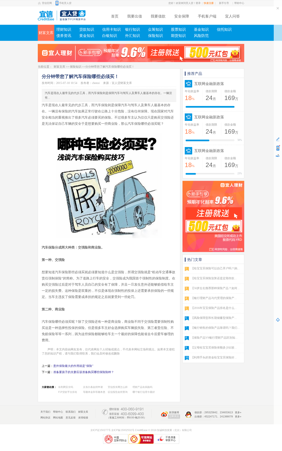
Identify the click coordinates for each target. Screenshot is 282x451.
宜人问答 (232, 16)
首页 (114, 16)
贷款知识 (86, 29)
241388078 (226, 416)
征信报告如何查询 (118, 392)
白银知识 (109, 36)
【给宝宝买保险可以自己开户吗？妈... (215, 268)
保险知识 (155, 36)
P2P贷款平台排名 (67, 392)
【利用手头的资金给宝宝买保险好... (214, 357)
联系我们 (71, 411)
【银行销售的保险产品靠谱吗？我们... (215, 327)
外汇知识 (132, 36)
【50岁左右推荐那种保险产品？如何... (215, 288)
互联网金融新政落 (209, 84)
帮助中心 (239, 3)
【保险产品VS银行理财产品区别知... (214, 337)
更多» (238, 412)
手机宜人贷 (65, 3)
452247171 (210, 416)
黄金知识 (86, 36)
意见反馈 (71, 417)
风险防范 (201, 36)
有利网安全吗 (65, 387)
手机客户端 (207, 16)
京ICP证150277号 (100, 430)
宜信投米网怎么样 (118, 387)
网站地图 (58, 417)
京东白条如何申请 (93, 387)
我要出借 (134, 16)
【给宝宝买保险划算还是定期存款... (214, 278)
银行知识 (132, 29)
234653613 (226, 412)
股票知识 (178, 29)
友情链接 (83, 417)
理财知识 (63, 29)
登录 (198, 3)
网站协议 (45, 417)
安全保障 (181, 16)
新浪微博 (174, 412)
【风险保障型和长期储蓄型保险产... (214, 317)
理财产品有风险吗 (142, 387)
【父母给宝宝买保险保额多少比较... (214, 347)
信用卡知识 (111, 29)
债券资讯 (63, 36)
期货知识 (178, 36)
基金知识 (201, 29)
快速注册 (209, 3)
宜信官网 (47, 3)
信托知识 (224, 29)
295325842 (210, 412)
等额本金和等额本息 (94, 392)
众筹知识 (155, 29)
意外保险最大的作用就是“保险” (73, 365)
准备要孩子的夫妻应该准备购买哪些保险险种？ (83, 372)
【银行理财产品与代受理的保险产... (214, 298)
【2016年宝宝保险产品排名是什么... (214, 308)
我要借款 (158, 16)
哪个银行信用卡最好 (144, 392)
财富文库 (46, 33)
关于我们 (45, 411)
